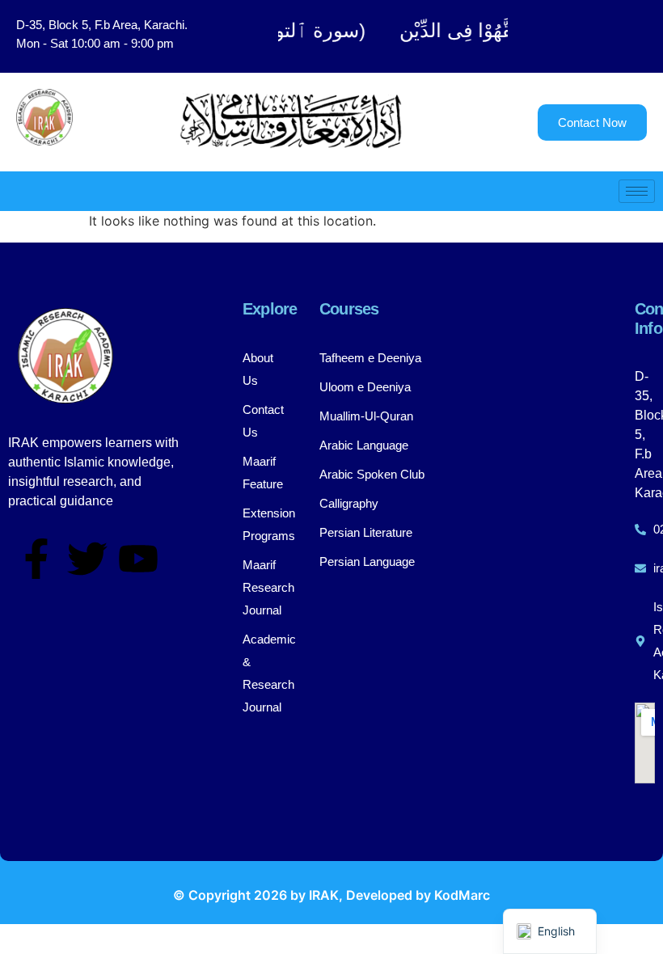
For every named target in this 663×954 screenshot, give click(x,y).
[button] (593, 36)
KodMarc (462, 895)
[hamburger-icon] (637, 191)
